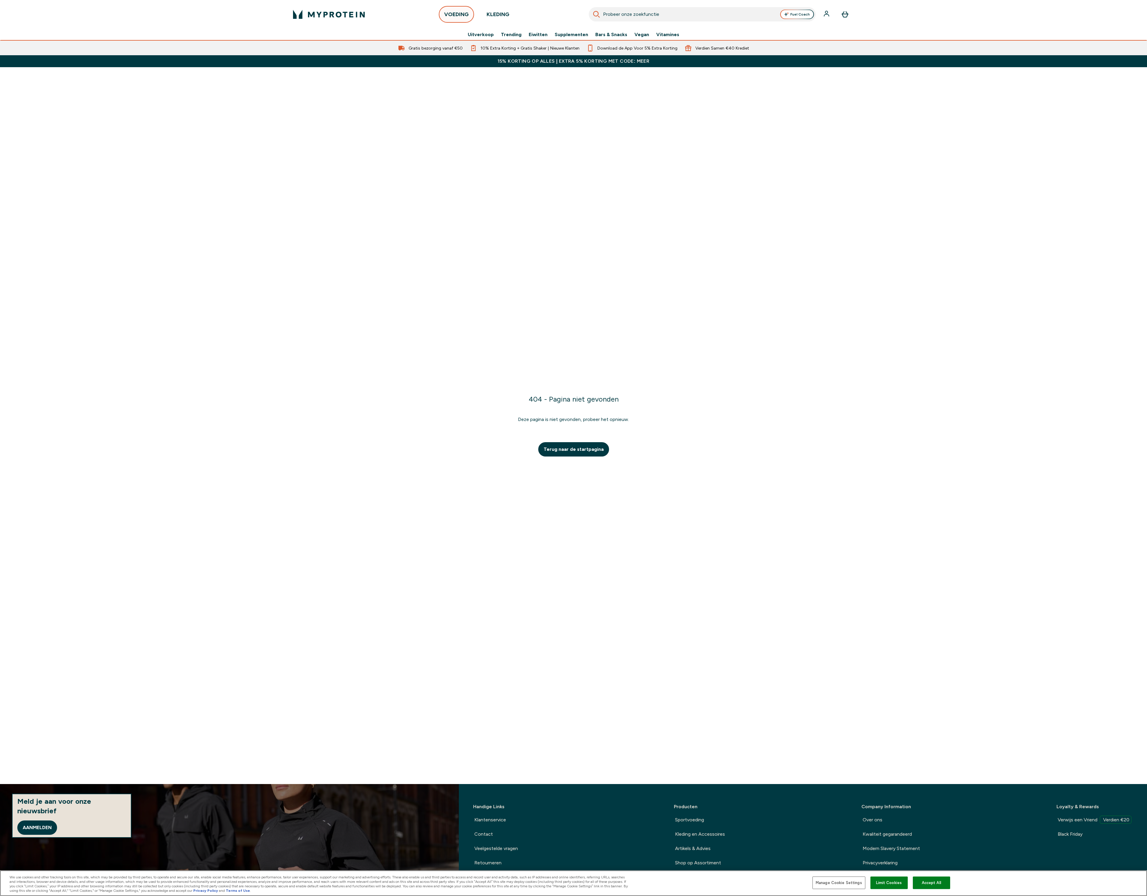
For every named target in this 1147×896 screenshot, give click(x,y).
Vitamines (667, 34)
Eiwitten (538, 34)
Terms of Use (238, 891)
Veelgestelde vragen (496, 848)
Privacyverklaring (880, 862)
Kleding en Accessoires (700, 834)
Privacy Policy (205, 891)
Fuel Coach (800, 14)
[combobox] (702, 14)
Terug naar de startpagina (574, 449)
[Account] (827, 14)
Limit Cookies (889, 882)
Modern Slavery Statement (891, 848)
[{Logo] (329, 14)
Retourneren (488, 862)
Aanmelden (37, 827)
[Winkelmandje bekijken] (845, 14)
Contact (483, 834)
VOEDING (456, 14)
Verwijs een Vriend (1093, 819)
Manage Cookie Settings (839, 882)
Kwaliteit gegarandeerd (887, 834)
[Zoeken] (596, 14)
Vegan (641, 34)
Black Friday (1070, 834)
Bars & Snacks (611, 34)
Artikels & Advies (693, 848)
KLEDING (498, 14)
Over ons (872, 819)
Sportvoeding (689, 819)
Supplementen (571, 34)
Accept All (931, 882)
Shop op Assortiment (698, 862)
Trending (511, 34)
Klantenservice (490, 819)
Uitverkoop (481, 34)
